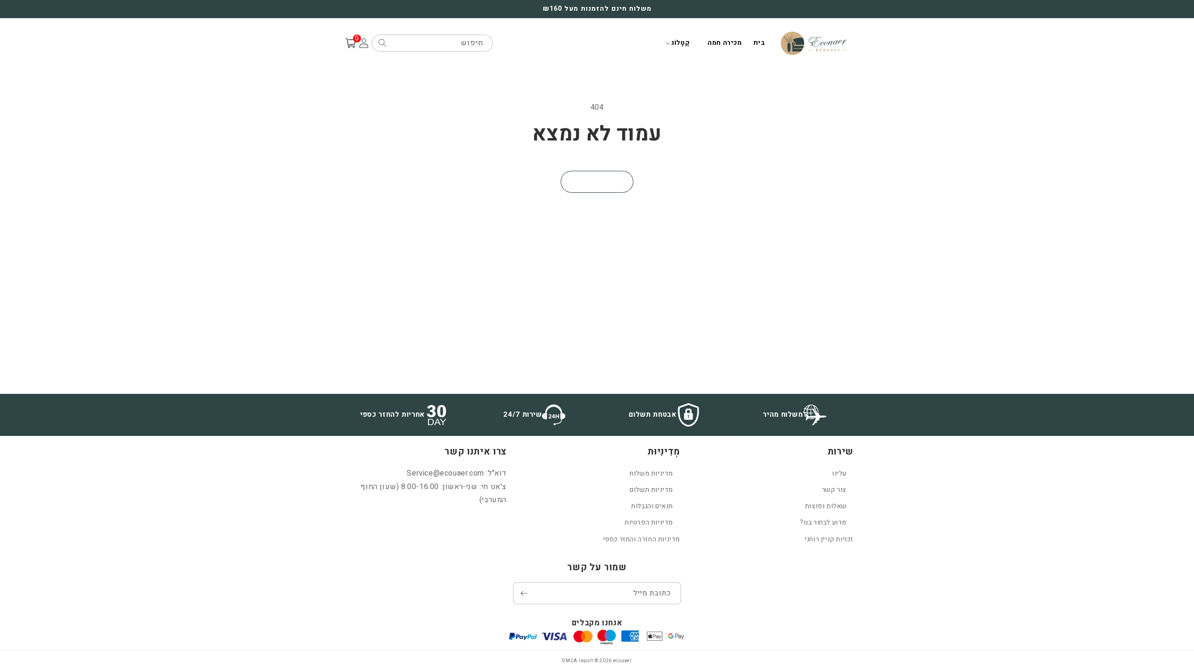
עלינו (839, 473)
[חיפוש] (382, 43)
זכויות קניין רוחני (829, 539)
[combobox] (432, 43)
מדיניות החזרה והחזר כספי (641, 539)
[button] (680, 43)
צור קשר (834, 490)
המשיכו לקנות (597, 182)
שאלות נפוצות (826, 506)
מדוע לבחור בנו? (823, 522)
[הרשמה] (524, 593)
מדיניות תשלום (651, 490)
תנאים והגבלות (652, 506)
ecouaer (622, 661)
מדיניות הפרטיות (649, 522)
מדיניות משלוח (651, 473)
